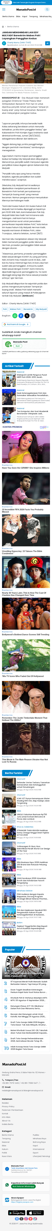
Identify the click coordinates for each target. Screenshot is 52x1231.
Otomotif (21, 779)
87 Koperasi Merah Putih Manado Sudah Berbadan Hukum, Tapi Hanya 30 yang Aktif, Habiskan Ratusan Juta (29, 984)
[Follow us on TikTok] (35, 1218)
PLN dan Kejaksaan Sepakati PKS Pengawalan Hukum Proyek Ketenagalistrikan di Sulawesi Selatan (31, 913)
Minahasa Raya (39, 1138)
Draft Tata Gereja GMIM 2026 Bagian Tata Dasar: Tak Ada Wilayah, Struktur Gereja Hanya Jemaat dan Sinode (28, 1024)
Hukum (5, 1149)
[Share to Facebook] (20, 315)
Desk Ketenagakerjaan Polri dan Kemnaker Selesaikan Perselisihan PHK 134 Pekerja (32, 395)
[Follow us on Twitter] (21, 1218)
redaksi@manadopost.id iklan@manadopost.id (22, 1090)
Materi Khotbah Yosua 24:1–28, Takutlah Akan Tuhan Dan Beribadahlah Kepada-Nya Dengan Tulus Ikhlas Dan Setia (29, 1033)
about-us (6, 1120)
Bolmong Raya (39, 1142)
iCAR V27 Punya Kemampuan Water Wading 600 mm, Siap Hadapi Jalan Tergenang (33, 800)
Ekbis (19, 811)
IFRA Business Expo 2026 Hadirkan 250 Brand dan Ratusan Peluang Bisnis (32, 864)
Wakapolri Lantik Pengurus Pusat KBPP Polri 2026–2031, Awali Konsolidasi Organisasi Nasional (32, 377)
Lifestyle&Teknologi (41, 1156)
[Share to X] (27, 315)
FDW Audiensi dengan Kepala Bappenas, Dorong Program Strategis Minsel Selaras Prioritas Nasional (32, 897)
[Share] (47, 43)
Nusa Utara (7, 1156)
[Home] (3, 26)
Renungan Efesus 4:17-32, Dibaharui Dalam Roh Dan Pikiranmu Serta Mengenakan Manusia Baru (27, 1008)
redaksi (5, 1103)
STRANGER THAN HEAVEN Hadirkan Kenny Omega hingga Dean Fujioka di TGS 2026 (33, 832)
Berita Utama (13, 26)
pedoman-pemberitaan (12, 1110)
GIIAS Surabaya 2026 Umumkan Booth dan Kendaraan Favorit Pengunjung (31, 880)
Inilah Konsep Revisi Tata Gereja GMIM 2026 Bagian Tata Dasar (28, 1047)
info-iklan (6, 1117)
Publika (36, 1135)
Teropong (6, 1138)
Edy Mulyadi (41, 309)
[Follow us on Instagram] (26, 1218)
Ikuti (18, 346)
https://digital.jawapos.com (22, 1202)
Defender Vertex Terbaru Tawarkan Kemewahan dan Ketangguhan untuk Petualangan (33, 784)
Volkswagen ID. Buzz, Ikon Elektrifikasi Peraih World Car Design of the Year (33, 848)
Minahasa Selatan (25, 890)
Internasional (38, 1149)
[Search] (47, 9)
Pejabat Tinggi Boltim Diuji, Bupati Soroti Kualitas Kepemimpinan (32, 927)
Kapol (35, 1145)
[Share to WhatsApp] (14, 315)
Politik (4, 1152)
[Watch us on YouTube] (31, 1218)
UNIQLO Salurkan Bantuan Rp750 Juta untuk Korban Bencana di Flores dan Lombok (32, 816)
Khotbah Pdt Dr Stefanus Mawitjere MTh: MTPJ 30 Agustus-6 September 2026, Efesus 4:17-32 (29, 1000)
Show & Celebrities (25, 827)
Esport (35, 1152)
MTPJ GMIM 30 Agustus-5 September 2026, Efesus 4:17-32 (24, 974)
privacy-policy (8, 1106)
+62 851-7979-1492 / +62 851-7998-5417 (20, 1083)
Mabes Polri (15, 309)
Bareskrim (28, 309)
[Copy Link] (33, 315)
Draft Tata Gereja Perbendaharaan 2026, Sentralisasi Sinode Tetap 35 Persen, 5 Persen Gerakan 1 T (27, 1041)
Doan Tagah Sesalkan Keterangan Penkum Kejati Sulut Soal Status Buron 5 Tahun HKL (29, 992)
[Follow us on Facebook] (17, 1218)
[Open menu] (4, 9)
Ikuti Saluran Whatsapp (23, 1186)
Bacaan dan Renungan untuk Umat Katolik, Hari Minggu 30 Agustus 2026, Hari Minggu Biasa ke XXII (28, 1016)
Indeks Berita (7, 1124)
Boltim (19, 922)
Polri (5, 309)
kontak (5, 1113)
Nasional (20, 372)
